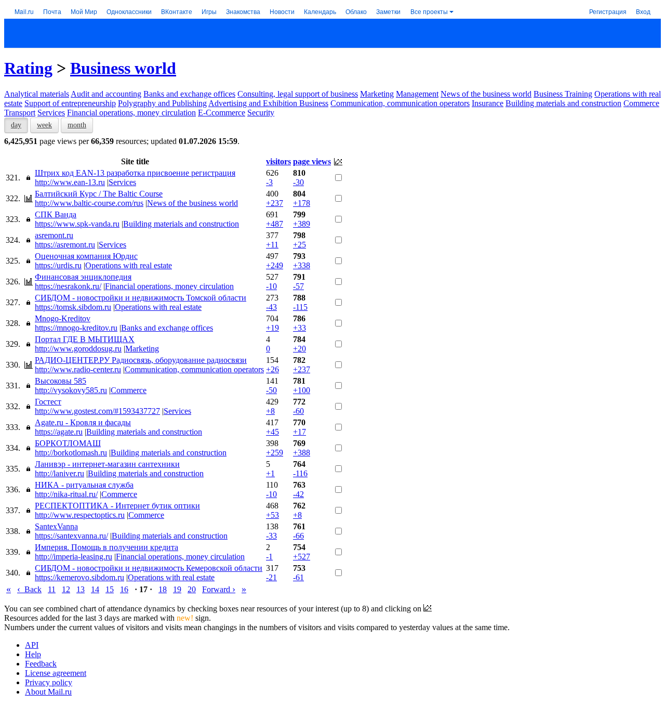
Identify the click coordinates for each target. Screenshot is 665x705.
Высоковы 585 (60, 380)
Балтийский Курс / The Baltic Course (99, 193)
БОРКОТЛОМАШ (68, 443)
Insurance (487, 103)
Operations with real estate (128, 265)
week (44, 125)
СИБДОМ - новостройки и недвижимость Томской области (140, 297)
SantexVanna (56, 526)
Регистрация (608, 11)
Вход (643, 11)
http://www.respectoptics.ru (80, 515)
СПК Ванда (55, 214)
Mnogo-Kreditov (62, 318)
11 (52, 589)
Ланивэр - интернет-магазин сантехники (107, 464)
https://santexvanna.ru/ (71, 535)
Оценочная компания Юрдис (86, 256)
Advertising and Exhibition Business (268, 103)
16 (124, 589)
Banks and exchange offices (189, 93)
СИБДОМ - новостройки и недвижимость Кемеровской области (148, 568)
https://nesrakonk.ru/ (68, 286)
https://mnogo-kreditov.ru (76, 327)
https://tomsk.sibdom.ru (73, 307)
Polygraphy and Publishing (162, 103)
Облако (356, 11)
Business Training (563, 93)
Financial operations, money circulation (131, 112)
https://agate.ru (59, 431)
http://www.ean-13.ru (70, 182)
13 (80, 589)
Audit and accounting (106, 93)
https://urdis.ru (58, 265)
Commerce (641, 103)
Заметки (388, 11)
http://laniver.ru (59, 473)
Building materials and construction (563, 103)
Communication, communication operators (400, 103)
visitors (278, 161)
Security (260, 112)
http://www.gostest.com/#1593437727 (97, 411)
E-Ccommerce (221, 112)
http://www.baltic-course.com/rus (89, 203)
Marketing (377, 93)
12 (66, 589)
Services (51, 112)
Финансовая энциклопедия (83, 276)
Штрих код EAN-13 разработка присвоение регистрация (135, 172)
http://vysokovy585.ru (71, 390)
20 (192, 589)
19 (177, 589)
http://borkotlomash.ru (71, 452)
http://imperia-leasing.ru (73, 556)
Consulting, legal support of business (297, 93)
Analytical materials (36, 93)
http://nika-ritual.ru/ (66, 494)
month (77, 125)
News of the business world (486, 93)
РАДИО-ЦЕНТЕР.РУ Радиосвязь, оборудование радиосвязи (141, 360)
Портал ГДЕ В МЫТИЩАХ (85, 339)
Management (417, 93)
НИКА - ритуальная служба (84, 484)
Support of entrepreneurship (70, 103)
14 (95, 589)
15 (109, 589)
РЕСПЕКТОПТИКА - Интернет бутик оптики (117, 505)
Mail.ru (24, 11)
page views (312, 161)
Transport (19, 112)
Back (29, 589)
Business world (123, 68)
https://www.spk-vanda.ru (77, 223)
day (16, 125)
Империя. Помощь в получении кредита (106, 547)
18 (162, 589)
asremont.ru (54, 235)
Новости (282, 11)
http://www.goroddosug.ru (78, 348)
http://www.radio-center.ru (78, 369)
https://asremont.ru (65, 244)
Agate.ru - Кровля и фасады (83, 422)
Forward (218, 589)
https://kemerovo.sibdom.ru (79, 577)
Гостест (48, 401)
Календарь (320, 11)
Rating (28, 68)
